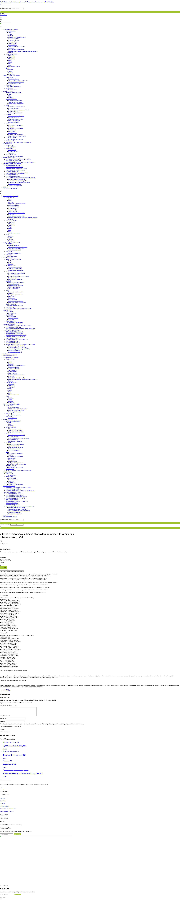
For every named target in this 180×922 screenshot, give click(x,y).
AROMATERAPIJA (10, 140)
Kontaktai (2, 803)
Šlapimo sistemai (12, 45)
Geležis (10, 62)
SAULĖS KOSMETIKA (11, 99)
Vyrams (10, 71)
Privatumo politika (4, 806)
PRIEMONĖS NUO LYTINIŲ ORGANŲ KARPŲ (16, 168)
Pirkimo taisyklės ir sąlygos (7, 811)
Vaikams (10, 73)
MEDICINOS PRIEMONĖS (9, 157)
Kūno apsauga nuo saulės (15, 100)
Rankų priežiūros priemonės (15, 134)
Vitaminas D (11, 59)
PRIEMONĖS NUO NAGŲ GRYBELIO (14, 165)
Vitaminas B (11, 56)
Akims (9, 32)
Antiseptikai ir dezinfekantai (15, 156)
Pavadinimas (3, 718)
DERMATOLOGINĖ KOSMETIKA (13, 93)
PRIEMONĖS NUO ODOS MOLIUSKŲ (14, 167)
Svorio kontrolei (12, 43)
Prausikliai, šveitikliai (13, 108)
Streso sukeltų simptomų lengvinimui (17, 181)
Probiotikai (11, 48)
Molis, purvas (11, 131)
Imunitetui (10, 35)
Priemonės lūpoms (13, 111)
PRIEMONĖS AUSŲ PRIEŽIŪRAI (13, 161)
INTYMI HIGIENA (9, 145)
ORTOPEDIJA (9, 85)
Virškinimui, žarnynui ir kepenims (16, 46)
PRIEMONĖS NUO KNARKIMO (13, 176)
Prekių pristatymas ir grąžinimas (8, 809)
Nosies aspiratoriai (13, 151)
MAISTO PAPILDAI (10, 31)
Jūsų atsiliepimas (5, 716)
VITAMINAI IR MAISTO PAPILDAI (10, 29)
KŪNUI (7, 123)
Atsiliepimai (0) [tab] (6, 691)
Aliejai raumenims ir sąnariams (16, 82)
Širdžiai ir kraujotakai (13, 39)
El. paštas (3, 721)
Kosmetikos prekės (8, 91)
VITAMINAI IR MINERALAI (11, 54)
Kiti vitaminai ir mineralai (14, 66)
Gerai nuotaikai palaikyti (14, 184)
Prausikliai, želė (12, 147)
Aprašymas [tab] (6, 689)
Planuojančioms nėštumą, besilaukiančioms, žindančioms (22, 51)
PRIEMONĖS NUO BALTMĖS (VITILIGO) (15, 170)
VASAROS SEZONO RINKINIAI (10, 188)
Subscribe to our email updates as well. (11, 726)
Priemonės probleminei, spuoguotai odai (18, 110)
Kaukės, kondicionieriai (14, 120)
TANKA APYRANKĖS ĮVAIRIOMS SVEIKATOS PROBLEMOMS (20, 178)
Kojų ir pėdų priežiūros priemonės (17, 136)
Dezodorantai (11, 130)
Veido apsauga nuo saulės (15, 102)
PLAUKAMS (8, 114)
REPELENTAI (9, 88)
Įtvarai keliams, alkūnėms (14, 86)
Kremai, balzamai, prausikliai (15, 139)
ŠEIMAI (7, 68)
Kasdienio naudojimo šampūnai (16, 116)
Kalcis (9, 65)
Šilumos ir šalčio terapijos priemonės (17, 80)
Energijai (10, 52)
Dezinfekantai (12, 150)
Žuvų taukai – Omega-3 (14, 40)
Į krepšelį (4, 567)
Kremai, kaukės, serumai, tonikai (16, 106)
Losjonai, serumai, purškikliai (15, 119)
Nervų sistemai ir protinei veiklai (16, 49)
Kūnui (9, 96)
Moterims (10, 69)
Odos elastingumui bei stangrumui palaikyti (19, 182)
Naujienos (2, 801)
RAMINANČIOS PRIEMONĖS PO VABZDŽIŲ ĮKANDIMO (19, 142)
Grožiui (10, 34)
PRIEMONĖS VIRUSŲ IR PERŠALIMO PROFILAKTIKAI (18, 159)
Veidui (9, 94)
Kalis (9, 63)
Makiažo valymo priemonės (15, 113)
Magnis (10, 60)
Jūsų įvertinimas (4, 705)
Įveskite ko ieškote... (5, 8)
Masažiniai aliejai (12, 133)
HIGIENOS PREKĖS (7, 144)
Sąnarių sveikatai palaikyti (15, 185)
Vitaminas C (11, 57)
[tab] (3, 571)
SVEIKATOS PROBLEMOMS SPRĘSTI (12, 164)
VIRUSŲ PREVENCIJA (11, 154)
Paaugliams (11, 74)
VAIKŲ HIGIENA (9, 148)
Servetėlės (11, 153)
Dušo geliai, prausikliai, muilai (15, 128)
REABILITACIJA (9, 77)
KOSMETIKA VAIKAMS (11, 137)
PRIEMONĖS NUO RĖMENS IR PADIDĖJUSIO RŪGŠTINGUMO (20, 162)
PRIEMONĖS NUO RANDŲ (12, 174)
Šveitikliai (10, 127)
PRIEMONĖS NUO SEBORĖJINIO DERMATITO (17, 173)
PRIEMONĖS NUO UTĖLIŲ (12, 171)
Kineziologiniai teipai (13, 79)
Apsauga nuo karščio (13, 122)
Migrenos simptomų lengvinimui (16, 179)
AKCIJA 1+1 (5, 187)
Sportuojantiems (12, 42)
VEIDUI (7, 105)
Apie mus (2, 798)
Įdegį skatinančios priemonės (16, 103)
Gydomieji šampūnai (13, 117)
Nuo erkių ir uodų (12, 90)
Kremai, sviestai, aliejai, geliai (15, 125)
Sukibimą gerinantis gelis (14, 83)
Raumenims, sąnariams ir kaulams (17, 37)
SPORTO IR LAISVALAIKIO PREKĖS (11, 76)
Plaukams (10, 97)
